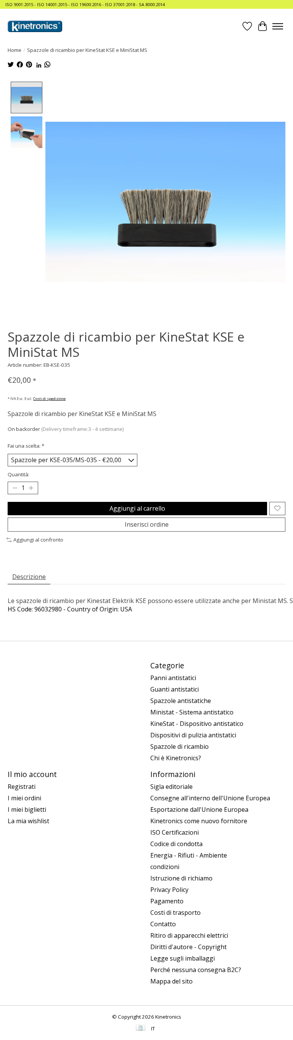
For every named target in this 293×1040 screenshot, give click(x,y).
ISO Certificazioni (174, 832)
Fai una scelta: (26, 445)
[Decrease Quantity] (15, 488)
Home (14, 50)
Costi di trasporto (175, 912)
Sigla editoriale (171, 786)
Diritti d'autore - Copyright (188, 947)
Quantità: (18, 474)
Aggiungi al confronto (38, 539)
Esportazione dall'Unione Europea (199, 809)
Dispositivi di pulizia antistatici (193, 735)
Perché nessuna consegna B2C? (195, 970)
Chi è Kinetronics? (175, 758)
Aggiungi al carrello (137, 508)
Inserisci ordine (147, 524)
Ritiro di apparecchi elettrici (189, 935)
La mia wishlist (28, 821)
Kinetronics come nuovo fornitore (198, 821)
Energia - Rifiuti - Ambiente (188, 855)
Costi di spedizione (49, 398)
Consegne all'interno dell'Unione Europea (210, 798)
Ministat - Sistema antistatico (191, 712)
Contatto (163, 924)
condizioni (164, 867)
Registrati (21, 786)
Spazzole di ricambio (179, 746)
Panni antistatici (173, 678)
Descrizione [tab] (29, 576)
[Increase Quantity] (31, 488)
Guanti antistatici (174, 689)
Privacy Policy (169, 889)
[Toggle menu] (277, 26)
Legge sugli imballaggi (182, 958)
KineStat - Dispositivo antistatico (196, 723)
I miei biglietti (27, 809)
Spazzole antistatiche (180, 701)
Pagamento (167, 901)
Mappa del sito (171, 981)
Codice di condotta (176, 844)
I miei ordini (24, 798)
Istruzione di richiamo (181, 878)
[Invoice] (140, 1028)
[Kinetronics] (35, 26)
